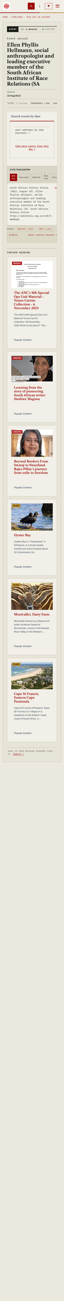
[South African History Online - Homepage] (6, 6)
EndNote (13, 235)
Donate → (18, 754)
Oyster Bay (22, 535)
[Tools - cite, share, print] (40, 6)
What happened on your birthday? (29, 131)
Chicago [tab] (56, 177)
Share (56, 103)
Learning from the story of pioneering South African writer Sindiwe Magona (29, 393)
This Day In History (38, 17)
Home (5, 17)
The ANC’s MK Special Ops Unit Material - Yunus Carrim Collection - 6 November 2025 (31, 300)
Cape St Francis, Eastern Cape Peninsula (26, 697)
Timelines (17, 17)
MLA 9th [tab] (46, 177)
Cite (17, 103)
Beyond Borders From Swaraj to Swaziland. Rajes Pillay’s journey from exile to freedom (31, 467)
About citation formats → (42, 235)
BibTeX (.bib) (26, 229)
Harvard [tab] (23, 177)
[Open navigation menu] (57, 6)
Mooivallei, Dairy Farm (31, 614)
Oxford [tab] (36, 177)
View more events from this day (31, 147)
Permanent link (40, 103)
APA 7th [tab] (13, 177)
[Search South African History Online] (31, 6)
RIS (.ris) (45, 229)
